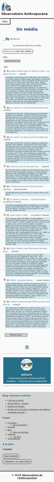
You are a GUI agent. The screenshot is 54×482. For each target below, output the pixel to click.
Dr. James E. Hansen (12, 202)
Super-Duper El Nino (19, 215)
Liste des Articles (21, 432)
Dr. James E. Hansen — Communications (28, 199)
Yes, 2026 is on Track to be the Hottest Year (29, 108)
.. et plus (17, 436)
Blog (10, 430)
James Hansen (20, 189)
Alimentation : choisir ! (18, 403)
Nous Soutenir (10, 456)
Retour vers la (18, 51)
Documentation (20, 425)
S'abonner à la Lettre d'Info (17, 462)
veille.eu (11, 434)
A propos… (13, 423)
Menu (5, 21)
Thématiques (14, 438)
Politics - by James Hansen (22, 280)
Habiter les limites (16, 406)
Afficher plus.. (16, 335)
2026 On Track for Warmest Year (24, 167)
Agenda (11, 427)
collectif (22, 74)
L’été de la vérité (15, 400)
